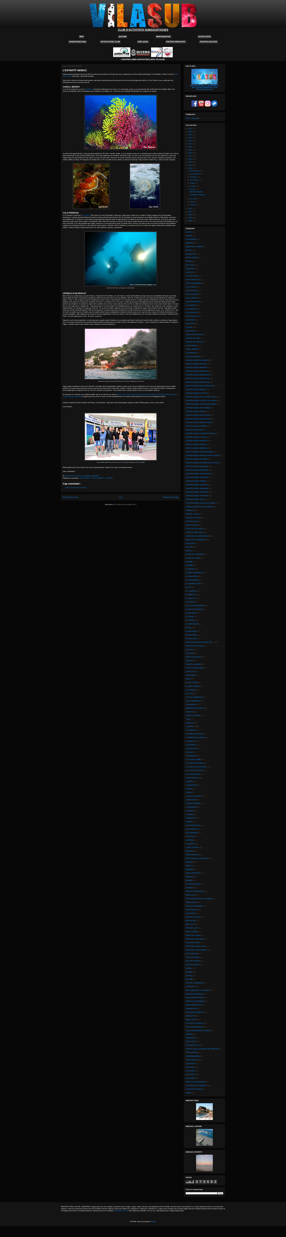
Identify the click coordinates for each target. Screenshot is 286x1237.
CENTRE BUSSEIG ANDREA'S (197, 367)
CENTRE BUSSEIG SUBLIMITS (197, 485)
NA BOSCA (190, 877)
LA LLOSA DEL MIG (193, 774)
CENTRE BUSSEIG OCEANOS (197, 459)
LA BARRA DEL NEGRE (194, 734)
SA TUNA (189, 979)
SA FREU (189, 976)
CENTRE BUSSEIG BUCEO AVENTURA (200, 386)
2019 (190, 150)
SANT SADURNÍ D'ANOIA (195, 997)
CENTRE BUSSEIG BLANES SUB (198, 382)
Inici (120, 497)
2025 (190, 131)
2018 (190, 153)
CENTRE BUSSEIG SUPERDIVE (197, 492)
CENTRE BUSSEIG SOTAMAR (197, 477)
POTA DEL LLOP (192, 928)
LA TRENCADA (191, 807)
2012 (190, 209)
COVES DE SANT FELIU (195, 532)
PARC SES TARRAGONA (195, 891)
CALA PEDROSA (85, 478)
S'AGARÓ (189, 972)
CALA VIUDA (190, 323)
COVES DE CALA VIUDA (194, 529)
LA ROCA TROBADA (193, 803)
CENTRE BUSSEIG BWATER (196, 389)
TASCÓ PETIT (191, 1041)
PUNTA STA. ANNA (192, 957)
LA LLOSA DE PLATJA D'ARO (196, 767)
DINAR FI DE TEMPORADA (196, 540)
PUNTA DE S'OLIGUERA (194, 939)
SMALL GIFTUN (192, 1019)
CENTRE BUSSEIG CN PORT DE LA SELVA (201, 400)
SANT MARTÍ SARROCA (195, 994)
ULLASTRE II (191, 1071)
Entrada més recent (70, 497)
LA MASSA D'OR (192, 785)
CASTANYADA (191, 353)
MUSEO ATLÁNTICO (193, 873)
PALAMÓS (189, 888)
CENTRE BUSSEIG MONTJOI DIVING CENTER (203, 455)
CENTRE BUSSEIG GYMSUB (196, 426)
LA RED (189, 792)
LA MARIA (189, 781)
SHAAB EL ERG (191, 1008)
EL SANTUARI (191, 613)
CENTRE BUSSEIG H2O (194, 430)
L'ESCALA (189, 723)
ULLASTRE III (191, 1074)
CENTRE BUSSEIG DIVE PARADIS (198, 408)
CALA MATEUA (191, 305)
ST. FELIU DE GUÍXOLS (194, 1023)
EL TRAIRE (190, 617)
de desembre (195, 171)
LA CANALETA (191, 741)
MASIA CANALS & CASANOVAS (197, 858)
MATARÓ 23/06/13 (196, 192)
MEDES (189, 866)
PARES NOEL (191, 895)
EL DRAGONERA (192, 580)
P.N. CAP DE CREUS (193, 884)
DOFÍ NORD (190, 543)
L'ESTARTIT (109, 478)
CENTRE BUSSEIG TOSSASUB (197, 496)
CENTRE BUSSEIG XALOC (195, 499)
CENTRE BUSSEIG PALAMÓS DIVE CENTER (202, 463)
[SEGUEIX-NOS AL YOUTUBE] (201, 106)
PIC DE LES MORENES (194, 906)
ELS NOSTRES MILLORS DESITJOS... (200, 642)
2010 (190, 215)
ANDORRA (190, 243)
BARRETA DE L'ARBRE (194, 247)
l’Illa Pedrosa (86, 215)
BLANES (189, 261)
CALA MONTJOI (192, 309)
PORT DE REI (191, 921)
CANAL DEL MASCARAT (194, 334)
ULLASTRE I (190, 1067)
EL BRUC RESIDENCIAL (194, 573)
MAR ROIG (190, 851)
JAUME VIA (190, 712)
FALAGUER (190, 653)
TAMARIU (189, 1034)
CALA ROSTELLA (192, 316)
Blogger (153, 1221)
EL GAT (188, 587)
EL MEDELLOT (191, 595)
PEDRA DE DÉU (192, 902)
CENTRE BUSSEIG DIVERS (196, 411)
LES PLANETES (192, 829)
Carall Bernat (89, 89)
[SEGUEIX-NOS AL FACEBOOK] (194, 106)
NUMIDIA (189, 880)
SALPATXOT (190, 986)
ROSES (188, 968)
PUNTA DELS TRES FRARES (196, 950)
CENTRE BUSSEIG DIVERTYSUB (198, 415)
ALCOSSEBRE (191, 239)
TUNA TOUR (190, 1063)
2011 (190, 212)
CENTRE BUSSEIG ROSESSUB (197, 470)
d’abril (192, 202)
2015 (190, 162)
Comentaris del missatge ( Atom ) (126, 504)
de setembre (194, 180)
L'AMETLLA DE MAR (193, 715)
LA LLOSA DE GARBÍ (193, 759)
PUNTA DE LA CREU (193, 935)
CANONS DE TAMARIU (194, 342)
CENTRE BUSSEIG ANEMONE (197, 371)
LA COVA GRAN (191, 748)
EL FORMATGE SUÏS (193, 583)
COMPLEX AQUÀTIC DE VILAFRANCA (200, 507)
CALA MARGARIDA (193, 301)
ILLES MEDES (191, 704)
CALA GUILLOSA (192, 294)
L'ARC (188, 719)
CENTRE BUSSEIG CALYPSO (196, 393)
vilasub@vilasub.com (121, 1211)
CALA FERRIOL (191, 287)
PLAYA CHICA (191, 913)
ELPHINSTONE (191, 635)
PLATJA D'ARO (191, 910)
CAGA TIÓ (189, 272)
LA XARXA (189, 814)
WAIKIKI (189, 1093)
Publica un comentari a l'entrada (76, 487)
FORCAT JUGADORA (193, 664)
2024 (190, 134)
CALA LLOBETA (191, 298)
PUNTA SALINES (192, 954)
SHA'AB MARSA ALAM (194, 1005)
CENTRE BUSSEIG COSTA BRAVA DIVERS (201, 404)
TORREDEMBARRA (193, 1056)
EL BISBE (189, 562)
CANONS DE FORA (193, 338)
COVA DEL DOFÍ (192, 521)
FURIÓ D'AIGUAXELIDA (194, 668)
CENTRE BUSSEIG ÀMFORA (196, 364)
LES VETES (190, 836)
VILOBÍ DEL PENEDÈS (194, 1089)
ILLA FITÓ (189, 693)
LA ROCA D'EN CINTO (194, 796)
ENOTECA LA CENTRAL (194, 646)
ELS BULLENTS (192, 638)
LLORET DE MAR (192, 847)
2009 (190, 218)
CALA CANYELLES (193, 279)
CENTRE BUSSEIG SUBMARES (197, 488)
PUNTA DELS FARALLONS (195, 946)
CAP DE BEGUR (192, 345)
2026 (190, 128)
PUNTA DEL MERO (193, 942)
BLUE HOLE (190, 265)
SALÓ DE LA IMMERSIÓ (194, 983)
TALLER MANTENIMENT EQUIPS (198, 1030)
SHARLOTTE (191, 1016)
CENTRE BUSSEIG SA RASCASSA (198, 474)
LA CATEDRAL (191, 745)
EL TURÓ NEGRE (192, 624)
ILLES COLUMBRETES (194, 697)
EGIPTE (189, 551)
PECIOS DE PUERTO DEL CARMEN (199, 899)
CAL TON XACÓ (192, 276)
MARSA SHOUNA (192, 855)
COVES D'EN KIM (192, 525)
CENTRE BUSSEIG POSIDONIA (197, 466)
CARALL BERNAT (98, 478)
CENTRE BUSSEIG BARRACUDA (198, 375)
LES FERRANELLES (193, 825)
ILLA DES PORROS (193, 686)
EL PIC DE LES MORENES (195, 605)
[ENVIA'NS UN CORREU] (214, 106)
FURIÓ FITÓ (190, 672)
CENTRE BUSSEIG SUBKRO (196, 481)
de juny (193, 189)
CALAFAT (189, 327)
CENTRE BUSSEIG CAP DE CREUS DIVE (201, 397)
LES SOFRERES (192, 833)
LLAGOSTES (190, 844)
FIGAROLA (190, 660)
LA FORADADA (191, 756)
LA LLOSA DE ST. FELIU (194, 770)
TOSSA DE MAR (192, 1060)
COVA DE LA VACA (192, 514)
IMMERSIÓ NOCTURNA (194, 708)
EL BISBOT (190, 565)
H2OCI (188, 679)
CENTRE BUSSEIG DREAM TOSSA (198, 422)
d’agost (193, 183)
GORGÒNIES (191, 675)
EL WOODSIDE (191, 631)
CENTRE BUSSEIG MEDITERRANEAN (200, 452)
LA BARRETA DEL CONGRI (195, 737)
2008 (190, 221)
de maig (193, 199)
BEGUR (189, 250)
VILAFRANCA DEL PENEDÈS (196, 1085)
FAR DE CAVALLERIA (193, 657)
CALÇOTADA (190, 331)
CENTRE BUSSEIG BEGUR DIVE (198, 378)
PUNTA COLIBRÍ (192, 932)
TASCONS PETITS (192, 1045)
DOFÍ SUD (190, 547)
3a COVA (189, 232)
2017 (190, 156)
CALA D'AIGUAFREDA (194, 283)
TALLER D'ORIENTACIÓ (194, 1027)
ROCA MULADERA (192, 964)
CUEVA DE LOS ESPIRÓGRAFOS (198, 536)
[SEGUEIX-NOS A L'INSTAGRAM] (208, 106)
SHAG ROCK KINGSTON (195, 1012)
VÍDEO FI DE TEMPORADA (196, 1082)
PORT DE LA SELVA (193, 917)
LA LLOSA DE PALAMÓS (195, 763)
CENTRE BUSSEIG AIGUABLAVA (197, 360)
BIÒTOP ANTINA (192, 257)
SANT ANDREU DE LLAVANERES (198, 990)
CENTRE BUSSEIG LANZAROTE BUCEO (201, 433)
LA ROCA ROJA (191, 800)
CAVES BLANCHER (193, 356)
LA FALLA (189, 752)
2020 (190, 147)
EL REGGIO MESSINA (194, 609)
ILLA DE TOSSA (191, 682)
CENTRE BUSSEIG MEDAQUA (197, 448)
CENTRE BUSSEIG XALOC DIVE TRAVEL (201, 503)
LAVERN (189, 822)
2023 (190, 138)
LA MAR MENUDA (192, 778)
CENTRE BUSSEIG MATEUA (196, 444)
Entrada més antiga (171, 497)
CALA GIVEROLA (192, 291)
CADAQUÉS (190, 269)
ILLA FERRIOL (191, 690)
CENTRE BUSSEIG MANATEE (197, 441)
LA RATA (189, 789)
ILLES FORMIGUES (193, 701)
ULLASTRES (190, 1078)
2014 (190, 165)
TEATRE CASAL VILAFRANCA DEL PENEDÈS (202, 1049)
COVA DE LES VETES (194, 518)
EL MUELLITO (191, 598)
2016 (190, 159)
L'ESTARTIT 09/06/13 (197, 195)
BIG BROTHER (191, 254)
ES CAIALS (190, 650)
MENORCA (190, 869)
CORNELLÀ (190, 510)
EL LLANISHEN (191, 591)
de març (193, 205)
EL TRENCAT (191, 620)
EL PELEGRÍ (190, 602)
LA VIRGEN (190, 811)
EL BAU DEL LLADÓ (193, 558)
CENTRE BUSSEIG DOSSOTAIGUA (198, 419)
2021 (190, 144)
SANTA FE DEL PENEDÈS (195, 1001)
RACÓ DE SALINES (193, 961)
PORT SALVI (190, 924)
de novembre (195, 174)
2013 (190, 168)
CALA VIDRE (190, 320)
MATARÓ (189, 862)
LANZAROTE (191, 818)
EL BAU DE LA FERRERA (195, 554)
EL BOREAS (190, 569)
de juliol (193, 186)
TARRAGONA (191, 1038)
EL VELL (189, 627)
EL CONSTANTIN (192, 576)
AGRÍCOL (189, 236)
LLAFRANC (190, 840)
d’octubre (193, 177)
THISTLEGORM (192, 1052)
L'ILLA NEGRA (191, 730)
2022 (190, 141)
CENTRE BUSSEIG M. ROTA (196, 437)
